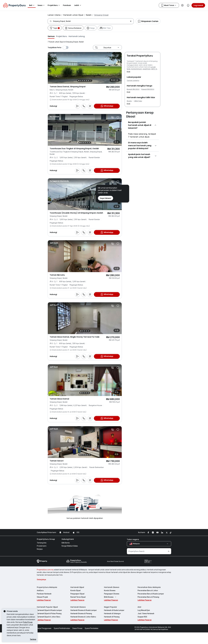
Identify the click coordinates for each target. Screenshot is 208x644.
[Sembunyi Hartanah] (112, 55)
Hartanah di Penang (112, 617)
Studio (129, 101)
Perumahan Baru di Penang (148, 597)
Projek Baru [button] (53, 5)
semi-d (154, 69)
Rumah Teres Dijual (78, 597)
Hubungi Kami (68, 539)
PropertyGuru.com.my (45, 570)
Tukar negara (133, 539)
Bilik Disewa (108, 597)
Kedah (88, 15)
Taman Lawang (133, 80)
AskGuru (40, 590)
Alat (139, 607)
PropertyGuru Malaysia (47, 587)
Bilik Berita (66, 543)
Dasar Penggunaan (44, 628)
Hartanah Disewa (111, 587)
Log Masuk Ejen (144, 610)
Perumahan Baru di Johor (148, 590)
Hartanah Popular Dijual (47, 607)
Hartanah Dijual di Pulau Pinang (49, 613)
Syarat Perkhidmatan (62, 628)
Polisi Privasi (27, 622)
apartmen (146, 69)
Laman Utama (54, 15)
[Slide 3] (82, 80)
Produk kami (41, 546)
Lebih (76, 5)
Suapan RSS (142, 617)
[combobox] (91, 21)
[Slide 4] (84, 80)
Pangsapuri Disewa (111, 594)
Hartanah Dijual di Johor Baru (48, 617)
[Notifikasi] (188, 5)
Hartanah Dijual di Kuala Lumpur (49, 610)
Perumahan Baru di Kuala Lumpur (151, 594)
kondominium (136, 69)
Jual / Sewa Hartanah (146, 613)
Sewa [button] (40, 5)
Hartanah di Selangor (112, 613)
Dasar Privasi (77, 628)
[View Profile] (53, 55)
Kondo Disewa (109, 590)
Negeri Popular (110, 607)
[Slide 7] (90, 80)
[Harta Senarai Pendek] (118, 55)
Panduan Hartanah (44, 594)
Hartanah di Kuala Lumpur (114, 610)
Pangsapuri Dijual (77, 594)
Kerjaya (39, 549)
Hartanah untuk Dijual (73, 15)
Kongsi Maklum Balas (70, 546)
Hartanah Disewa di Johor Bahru (83, 617)
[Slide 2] (80, 80)
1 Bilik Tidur (138, 101)
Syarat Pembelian (91, 628)
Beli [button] (30, 5)
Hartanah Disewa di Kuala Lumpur (83, 610)
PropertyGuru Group (46, 539)
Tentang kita (41, 543)
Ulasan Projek (42, 597)
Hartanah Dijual (77, 587)
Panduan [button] (67, 5)
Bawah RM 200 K (133, 89)
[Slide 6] (88, 80)
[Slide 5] (86, 80)
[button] (51, 36)
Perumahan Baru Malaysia (149, 587)
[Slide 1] (78, 80)
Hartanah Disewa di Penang (81, 613)
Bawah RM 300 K (147, 89)
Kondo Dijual (75, 590)
